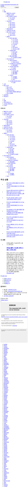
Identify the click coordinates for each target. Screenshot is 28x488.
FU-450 (14, 53)
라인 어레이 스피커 (12, 16)
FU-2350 (15, 54)
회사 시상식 (10, 88)
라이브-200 (15, 71)
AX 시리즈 (15, 42)
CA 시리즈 (15, 41)
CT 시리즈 (12, 33)
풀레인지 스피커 (11, 13)
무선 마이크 (13, 69)
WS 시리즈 (12, 25)
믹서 (14, 79)
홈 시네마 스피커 (11, 32)
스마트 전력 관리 (14, 66)
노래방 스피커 (10, 14)
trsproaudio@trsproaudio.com (15, 291)
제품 (5, 11)
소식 (5, 84)
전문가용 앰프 (13, 38)
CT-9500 (15, 76)
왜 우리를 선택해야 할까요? (14, 91)
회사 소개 (6, 85)
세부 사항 (11, 273)
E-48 (14, 46)
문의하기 (6, 96)
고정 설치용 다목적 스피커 (14, 199)
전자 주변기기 (10, 59)
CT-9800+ (15, 78)
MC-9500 (15, 73)
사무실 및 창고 (10, 90)
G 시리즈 (12, 19)
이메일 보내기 (4, 300)
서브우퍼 (9, 21)
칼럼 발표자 (10, 28)
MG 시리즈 (12, 27)
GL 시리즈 (12, 18)
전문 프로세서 (13, 60)
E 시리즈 (15, 44)
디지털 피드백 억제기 (15, 81)
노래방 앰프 (13, 50)
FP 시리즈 (15, 47)
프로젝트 (6, 94)
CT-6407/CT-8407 (17, 57)
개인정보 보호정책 (8, 295)
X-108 (14, 68)
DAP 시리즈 (16, 62)
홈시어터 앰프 (13, 56)
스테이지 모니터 (11, 30)
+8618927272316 (12, 289)
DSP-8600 (15, 65)
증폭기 (8, 36)
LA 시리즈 (15, 39)
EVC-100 (15, 52)
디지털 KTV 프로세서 (15, 63)
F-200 (14, 82)
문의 (8, 273)
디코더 (11, 75)
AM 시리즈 (12, 35)
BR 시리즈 (12, 24)
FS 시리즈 (12, 22)
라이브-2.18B (16, 48)
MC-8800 (15, 72)
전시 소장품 (10, 93)
